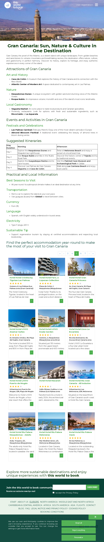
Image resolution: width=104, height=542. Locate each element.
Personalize (78, 537)
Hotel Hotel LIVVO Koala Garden (48, 330)
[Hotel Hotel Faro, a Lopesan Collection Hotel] (51, 267)
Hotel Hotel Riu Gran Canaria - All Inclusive (80, 381)
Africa (47, 505)
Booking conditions (52, 512)
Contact (91, 505)
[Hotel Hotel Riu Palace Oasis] (81, 421)
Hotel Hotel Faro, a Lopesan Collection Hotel (49, 278)
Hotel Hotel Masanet (49, 380)
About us (23, 502)
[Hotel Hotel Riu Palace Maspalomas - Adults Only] (21, 421)
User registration (84, 5)
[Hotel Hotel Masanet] (51, 370)
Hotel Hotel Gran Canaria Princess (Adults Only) (77, 278)
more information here (30, 528)
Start (13, 502)
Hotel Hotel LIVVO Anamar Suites (19, 330)
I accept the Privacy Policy (66, 493)
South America (60, 505)
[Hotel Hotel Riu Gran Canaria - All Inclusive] (81, 370)
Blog (21, 508)
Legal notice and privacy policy (49, 508)
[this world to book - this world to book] (15, 5)
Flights (80, 505)
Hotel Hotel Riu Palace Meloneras (50, 433)
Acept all (78, 523)
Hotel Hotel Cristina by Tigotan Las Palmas (21, 278)
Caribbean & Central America (25, 505)
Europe (34, 502)
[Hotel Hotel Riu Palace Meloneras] (51, 421)
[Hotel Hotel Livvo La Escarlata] (81, 318)
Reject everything (78, 530)
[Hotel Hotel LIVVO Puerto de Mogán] (21, 370)
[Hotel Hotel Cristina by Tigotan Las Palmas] (21, 267)
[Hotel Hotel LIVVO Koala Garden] (51, 318)
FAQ (27, 508)
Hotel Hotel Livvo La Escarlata (79, 330)
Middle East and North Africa (76, 502)
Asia (73, 505)
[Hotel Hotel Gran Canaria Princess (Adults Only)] (81, 267)
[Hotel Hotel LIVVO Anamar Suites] (21, 318)
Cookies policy (77, 508)
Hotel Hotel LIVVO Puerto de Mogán (19, 381)
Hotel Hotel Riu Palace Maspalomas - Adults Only (21, 433)
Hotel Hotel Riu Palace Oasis (80, 433)
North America (49, 502)
